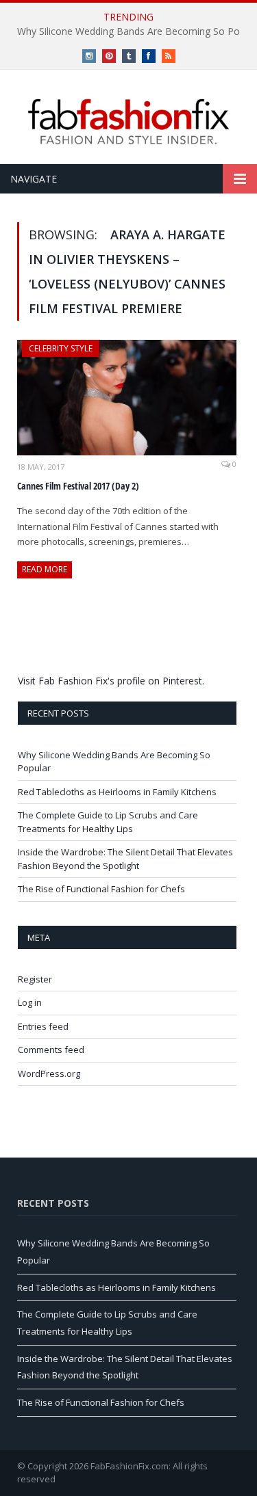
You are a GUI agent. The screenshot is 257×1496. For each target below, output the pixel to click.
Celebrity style (61, 348)
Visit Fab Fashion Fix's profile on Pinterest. (111, 680)
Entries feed (43, 1026)
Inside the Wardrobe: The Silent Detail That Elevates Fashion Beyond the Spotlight (125, 859)
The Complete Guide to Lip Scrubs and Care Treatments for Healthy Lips (108, 822)
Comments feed (51, 1049)
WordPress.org (49, 1073)
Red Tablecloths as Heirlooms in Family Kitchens (117, 792)
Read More (44, 569)
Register (35, 979)
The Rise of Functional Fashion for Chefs (101, 889)
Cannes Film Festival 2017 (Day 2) (78, 485)
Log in (30, 1002)
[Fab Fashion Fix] (129, 121)
